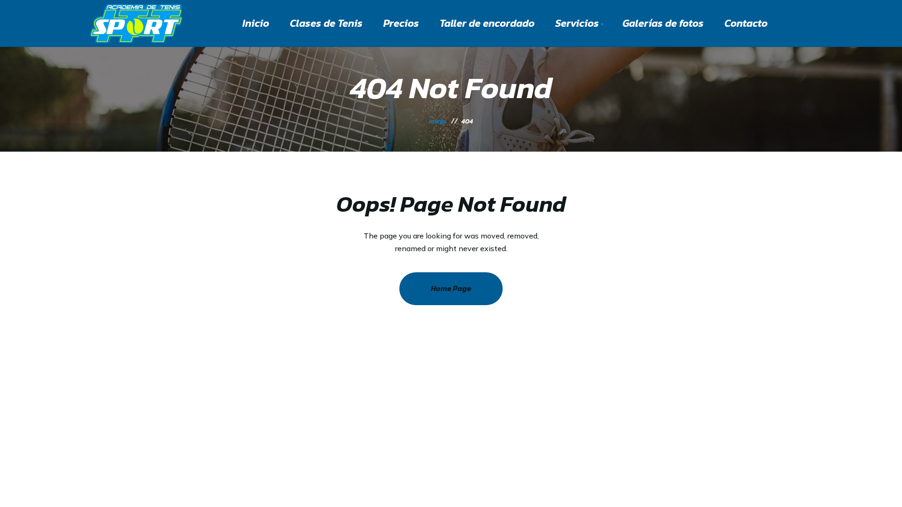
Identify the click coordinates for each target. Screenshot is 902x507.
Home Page (451, 288)
